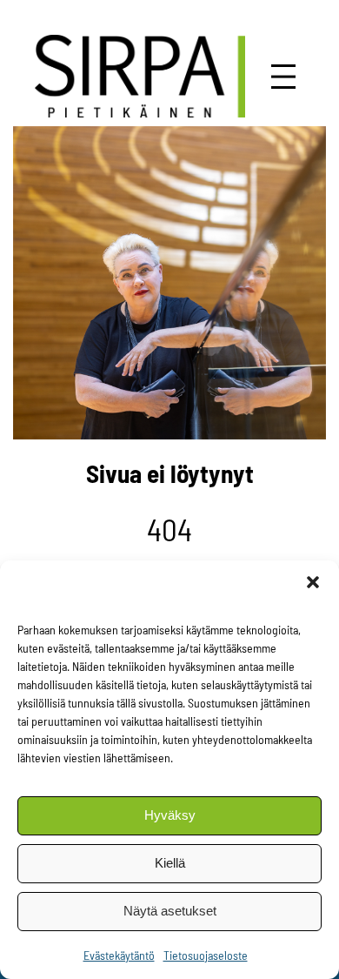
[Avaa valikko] (283, 76)
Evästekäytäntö (119, 955)
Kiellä (170, 862)
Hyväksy (170, 815)
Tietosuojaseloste (205, 955)
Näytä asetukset (169, 910)
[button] (313, 582)
